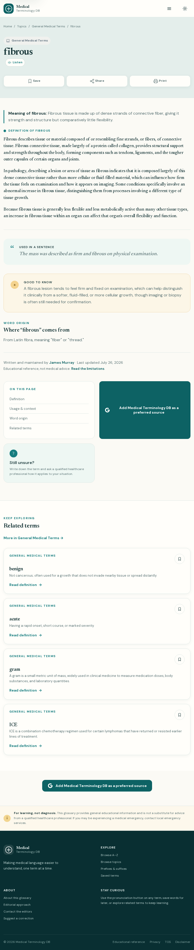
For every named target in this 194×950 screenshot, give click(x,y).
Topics (22, 26)
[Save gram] (180, 659)
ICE (13, 725)
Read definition (25, 584)
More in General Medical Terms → (33, 538)
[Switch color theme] (184, 8)
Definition (17, 399)
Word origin (19, 418)
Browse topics (111, 862)
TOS (168, 942)
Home (8, 26)
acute (14, 619)
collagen (126, 146)
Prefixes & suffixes (114, 869)
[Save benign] (180, 559)
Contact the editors (18, 911)
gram (14, 669)
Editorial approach (17, 905)
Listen (17, 62)
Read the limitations (87, 369)
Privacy (155, 942)
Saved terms (110, 876)
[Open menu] (169, 8)
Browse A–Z (109, 855)
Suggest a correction (19, 918)
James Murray (61, 362)
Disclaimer (182, 942)
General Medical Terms (48, 26)
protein (100, 146)
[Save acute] (180, 609)
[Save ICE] (180, 715)
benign (16, 569)
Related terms (21, 428)
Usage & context (23, 409)
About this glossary (17, 898)
